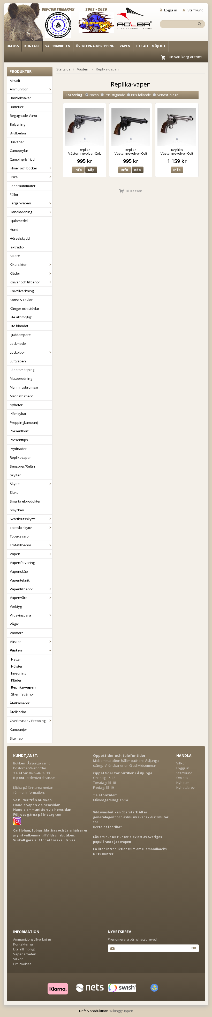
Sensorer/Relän (22, 466)
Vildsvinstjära (20, 615)
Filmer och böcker (23, 168)
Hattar (16, 659)
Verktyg (16, 606)
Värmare (17, 633)
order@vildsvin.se (40, 777)
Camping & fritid (22, 159)
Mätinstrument (21, 396)
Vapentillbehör (21, 589)
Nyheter (16, 405)
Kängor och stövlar (24, 308)
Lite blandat (19, 326)
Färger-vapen (20, 203)
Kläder (15, 273)
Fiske (14, 177)
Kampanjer (18, 729)
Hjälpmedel (19, 220)
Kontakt (32, 46)
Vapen (125, 46)
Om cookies (22, 964)
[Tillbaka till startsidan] (26, 24)
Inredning (18, 673)
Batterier (17, 106)
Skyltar (15, 475)
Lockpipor (17, 352)
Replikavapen (21, 457)
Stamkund (195, 10)
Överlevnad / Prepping (28, 720)
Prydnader (18, 448)
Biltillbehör (18, 133)
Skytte (15, 483)
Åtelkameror (19, 703)
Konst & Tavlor (21, 299)
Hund (14, 229)
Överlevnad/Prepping (95, 46)
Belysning (17, 124)
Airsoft (15, 80)
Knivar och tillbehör (25, 282)
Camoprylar (19, 150)
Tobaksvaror (20, 536)
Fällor (14, 194)
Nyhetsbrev (185, 787)
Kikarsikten (18, 264)
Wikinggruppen (121, 1010)
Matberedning (21, 378)
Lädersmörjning (22, 369)
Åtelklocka (18, 712)
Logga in (170, 10)
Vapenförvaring (22, 562)
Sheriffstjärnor (22, 694)
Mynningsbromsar (24, 387)
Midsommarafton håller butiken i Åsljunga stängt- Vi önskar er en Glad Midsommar (126, 763)
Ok (193, 948)
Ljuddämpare (20, 334)
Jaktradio (17, 247)
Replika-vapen (23, 687)
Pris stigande (115, 94)
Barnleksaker (20, 98)
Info (78, 169)
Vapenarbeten (57, 46)
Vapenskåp (19, 571)
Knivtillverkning (22, 291)
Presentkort (19, 431)
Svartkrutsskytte (23, 519)
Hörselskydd (20, 238)
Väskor (15, 641)
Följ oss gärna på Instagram (37, 814)
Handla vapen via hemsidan (36, 805)
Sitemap (16, 738)
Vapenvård (18, 597)
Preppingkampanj (24, 422)
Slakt (14, 492)
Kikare (15, 255)
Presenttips (19, 440)
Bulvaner (17, 142)
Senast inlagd (167, 94)
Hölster (16, 666)
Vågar (14, 624)
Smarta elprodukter (25, 501)
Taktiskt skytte (21, 527)
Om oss (12, 46)
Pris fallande (141, 94)
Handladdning (21, 212)
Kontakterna (23, 944)
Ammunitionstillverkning (32, 939)
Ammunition (19, 89)
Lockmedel (18, 343)
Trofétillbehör (20, 545)
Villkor (181, 763)
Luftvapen (18, 361)
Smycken (17, 510)
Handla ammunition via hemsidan (42, 809)
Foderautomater (22, 185)
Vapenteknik (20, 580)
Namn (94, 94)
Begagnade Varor (23, 115)
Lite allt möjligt (150, 46)
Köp (91, 169)
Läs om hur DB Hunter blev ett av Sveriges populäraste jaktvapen (127, 839)
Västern (17, 650)
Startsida (63, 69)
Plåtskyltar (18, 413)
